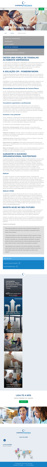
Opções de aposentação (12, 38)
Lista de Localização (7, 446)
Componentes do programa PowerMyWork (11, 263)
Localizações (7, 444)
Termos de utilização (30, 465)
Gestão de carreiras (11, 47)
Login (41, 9)
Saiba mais (23, 401)
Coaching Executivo (11, 50)
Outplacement (9, 44)
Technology (9, 41)
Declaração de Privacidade (18, 465)
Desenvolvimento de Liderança (15, 52)
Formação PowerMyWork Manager (9, 266)
